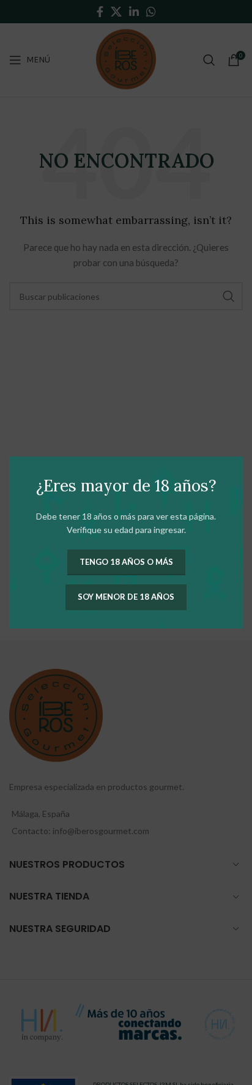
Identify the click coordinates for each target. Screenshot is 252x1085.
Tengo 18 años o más (126, 562)
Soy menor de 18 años (126, 597)
